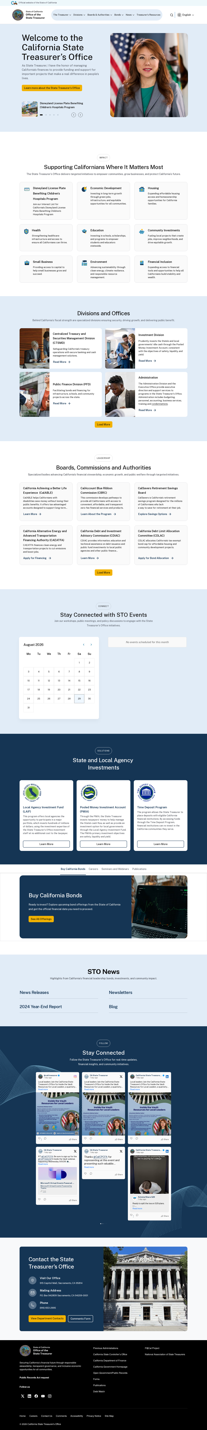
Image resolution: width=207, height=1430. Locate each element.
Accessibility (76, 1415)
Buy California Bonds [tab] (73, 869)
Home (23, 1415)
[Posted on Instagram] (75, 1076)
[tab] (41, 114)
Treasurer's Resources (148, 14)
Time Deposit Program (152, 807)
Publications (99, 1385)
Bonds (117, 14)
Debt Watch (99, 1391)
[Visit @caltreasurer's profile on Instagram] (40, 1076)
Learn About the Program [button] (99, 514)
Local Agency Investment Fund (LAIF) (43, 809)
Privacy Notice (94, 1415)
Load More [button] (103, 572)
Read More (62, 361)
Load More (103, 424)
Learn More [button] (32, 514)
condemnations (160, 404)
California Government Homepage (110, 1366)
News (129, 14)
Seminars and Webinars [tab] (115, 869)
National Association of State (165, 1354)
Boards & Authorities (98, 14)
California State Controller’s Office (110, 1354)
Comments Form (81, 1318)
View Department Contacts (47, 1318)
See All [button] (42, 919)
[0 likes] (40, 1200)
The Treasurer (60, 14)
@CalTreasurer (45, 1159)
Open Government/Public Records (110, 1372)
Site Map (109, 1415)
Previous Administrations (105, 1348)
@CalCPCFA (47, 1156)
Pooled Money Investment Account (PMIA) (103, 809)
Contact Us (46, 1415)
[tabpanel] (103, 75)
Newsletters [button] (120, 992)
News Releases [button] (34, 992)
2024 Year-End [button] (41, 1006)
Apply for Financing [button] (37, 558)
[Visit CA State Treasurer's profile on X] (40, 1151)
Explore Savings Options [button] (155, 514)
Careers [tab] (93, 869)
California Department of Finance (109, 1360)
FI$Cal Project (152, 1348)
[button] (36, 1146)
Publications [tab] (139, 869)
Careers (33, 1415)
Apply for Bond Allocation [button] (156, 558)
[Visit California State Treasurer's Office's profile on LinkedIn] (132, 1076)
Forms (96, 1379)
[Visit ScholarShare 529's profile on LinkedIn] (135, 1198)
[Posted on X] (75, 1151)
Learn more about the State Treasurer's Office (52, 87)
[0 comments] (44, 1139)
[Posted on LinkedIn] (167, 1076)
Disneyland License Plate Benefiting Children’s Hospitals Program (61, 105)
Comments (61, 1415)
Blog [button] (113, 1006)
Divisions (78, 14)
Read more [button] (43, 1089)
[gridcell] (79, 698)
